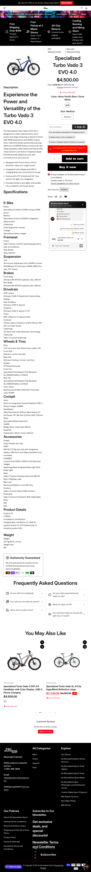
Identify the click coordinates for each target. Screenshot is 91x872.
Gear (35, 767)
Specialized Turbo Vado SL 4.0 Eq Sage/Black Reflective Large (63, 688)
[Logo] (45, 8)
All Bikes (64, 189)
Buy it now (67, 167)
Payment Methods (12, 841)
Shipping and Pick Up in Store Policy (16, 831)
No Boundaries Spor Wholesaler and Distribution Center (73, 785)
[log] (67, 221)
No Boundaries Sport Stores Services (73, 760)
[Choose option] (42, 647)
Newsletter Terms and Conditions (13, 847)
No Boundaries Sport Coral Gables (72, 767)
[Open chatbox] (86, 867)
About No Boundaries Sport (16, 817)
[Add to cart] (85, 647)
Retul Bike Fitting (68, 801)
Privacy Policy (10, 837)
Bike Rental (65, 805)
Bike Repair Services (69, 796)
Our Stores (65, 754)
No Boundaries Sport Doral (72, 773)
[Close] (82, 204)
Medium (67, 117)
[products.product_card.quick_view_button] (42, 642)
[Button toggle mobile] (5, 8)
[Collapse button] (24, 593)
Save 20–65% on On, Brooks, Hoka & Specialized (40, 3)
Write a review (45, 731)
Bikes (35, 754)
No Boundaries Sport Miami (73, 777)
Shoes (35, 759)
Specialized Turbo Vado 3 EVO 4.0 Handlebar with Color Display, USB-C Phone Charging (23, 689)
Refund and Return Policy (15, 826)
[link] (56, 197)
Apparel (36, 763)
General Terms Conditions (15, 821)
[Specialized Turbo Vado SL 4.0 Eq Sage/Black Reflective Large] (66, 660)
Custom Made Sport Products (74, 792)
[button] (81, 8)
